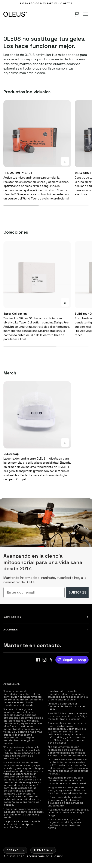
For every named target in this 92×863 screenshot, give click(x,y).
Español (14, 850)
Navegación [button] (12, 617)
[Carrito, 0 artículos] (77, 14)
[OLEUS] (15, 14)
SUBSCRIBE (77, 592)
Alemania (41, 850)
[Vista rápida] (65, 161)
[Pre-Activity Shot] (37, 133)
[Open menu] (85, 14)
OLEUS (11, 856)
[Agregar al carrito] (65, 302)
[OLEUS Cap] (37, 415)
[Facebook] (38, 660)
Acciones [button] (10, 629)
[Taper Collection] (37, 275)
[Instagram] (44, 660)
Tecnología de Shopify (45, 856)
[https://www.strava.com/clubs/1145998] (51, 660)
